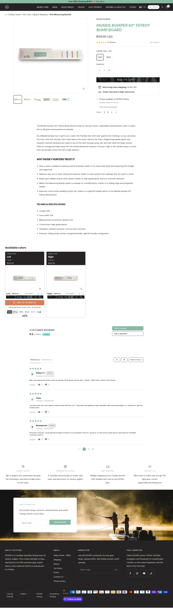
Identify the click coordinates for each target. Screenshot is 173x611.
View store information (108, 107)
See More (100, 1)
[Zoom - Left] (24, 278)
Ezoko (56, 572)
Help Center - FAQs (62, 555)
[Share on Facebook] (104, 112)
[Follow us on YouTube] (144, 573)
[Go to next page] (94, 449)
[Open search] (117, 360)
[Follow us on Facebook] (130, 573)
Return (56, 564)
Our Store (58, 568)
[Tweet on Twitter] (112, 112)
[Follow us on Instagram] (137, 573)
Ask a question (120, 333)
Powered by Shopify (54, 595)
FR (144, 7)
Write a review (120, 328)
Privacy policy (59, 581)
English (23, 594)
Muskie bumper (103, 19)
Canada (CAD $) (10, 595)
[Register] (116, 570)
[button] (153, 7)
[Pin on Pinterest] (107, 112)
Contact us (58, 577)
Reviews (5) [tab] (35, 360)
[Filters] (124, 360)
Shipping (57, 559)
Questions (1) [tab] (47, 360)
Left (100, 57)
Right (109, 57)
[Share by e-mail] (116, 112)
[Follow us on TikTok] (151, 573)
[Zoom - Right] (66, 278)
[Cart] (166, 7)
